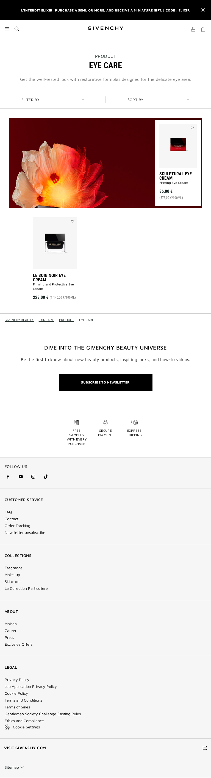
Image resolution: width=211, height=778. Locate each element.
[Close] (203, 10)
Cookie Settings (26, 727)
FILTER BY (30, 99)
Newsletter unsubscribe (25, 532)
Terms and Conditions (23, 700)
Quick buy (179, 185)
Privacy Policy (17, 679)
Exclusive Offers (18, 644)
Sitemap (12, 767)
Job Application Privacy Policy (31, 686)
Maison (11, 624)
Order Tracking (17, 526)
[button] (193, 30)
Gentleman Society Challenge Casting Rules (43, 714)
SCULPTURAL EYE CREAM (175, 176)
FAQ (8, 512)
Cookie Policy (16, 693)
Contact (11, 519)
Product (105, 56)
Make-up (12, 575)
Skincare (12, 581)
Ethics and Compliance (24, 721)
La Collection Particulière (26, 588)
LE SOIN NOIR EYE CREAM (49, 277)
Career (10, 630)
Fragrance (14, 568)
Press (9, 637)
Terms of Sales (17, 707)
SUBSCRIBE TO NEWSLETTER (105, 382)
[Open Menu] (7, 29)
